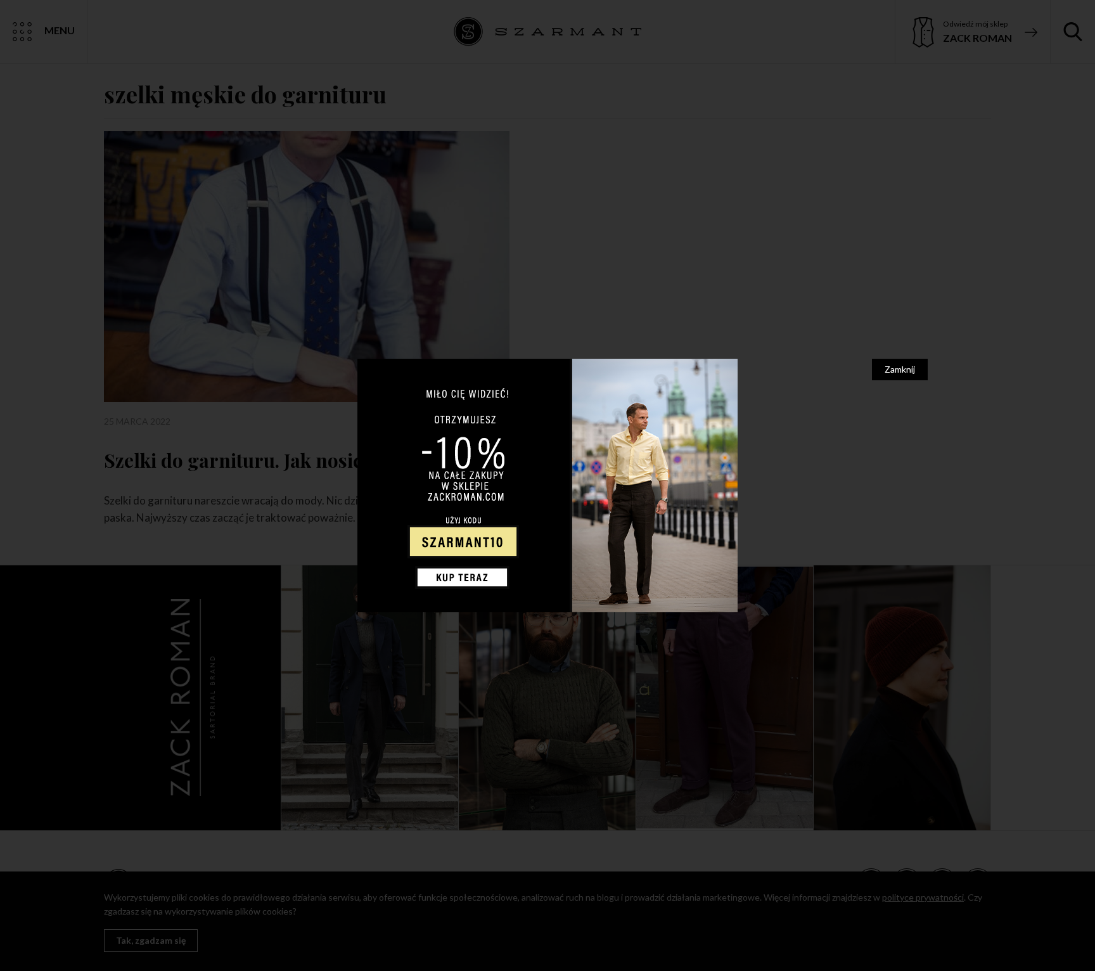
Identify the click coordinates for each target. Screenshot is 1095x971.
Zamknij (900, 369)
